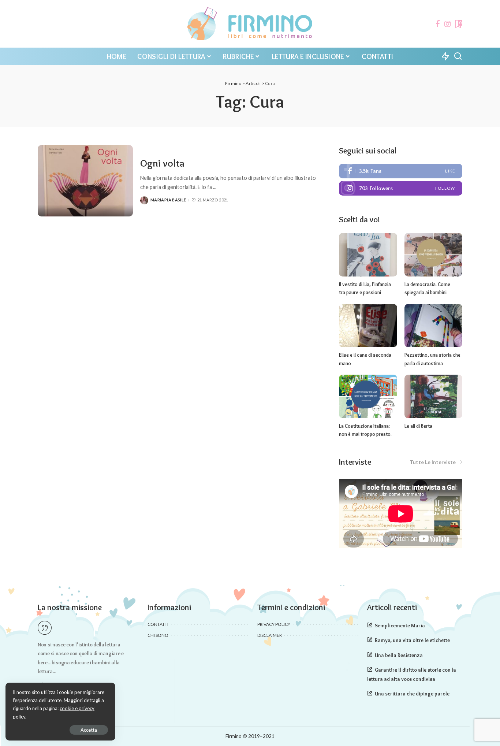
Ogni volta (162, 163)
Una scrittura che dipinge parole (412, 693)
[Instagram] (447, 24)
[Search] (458, 56)
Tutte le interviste (433, 462)
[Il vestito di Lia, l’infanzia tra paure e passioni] (368, 254)
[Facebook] (437, 24)
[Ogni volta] (85, 180)
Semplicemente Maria (400, 625)
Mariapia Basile (168, 199)
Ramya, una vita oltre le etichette (412, 640)
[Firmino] (249, 23)
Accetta (89, 730)
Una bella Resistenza (399, 655)
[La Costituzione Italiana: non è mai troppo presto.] (368, 396)
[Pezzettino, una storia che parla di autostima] (433, 326)
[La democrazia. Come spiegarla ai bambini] (433, 254)
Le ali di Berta (418, 426)
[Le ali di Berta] (433, 396)
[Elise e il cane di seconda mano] (368, 326)
